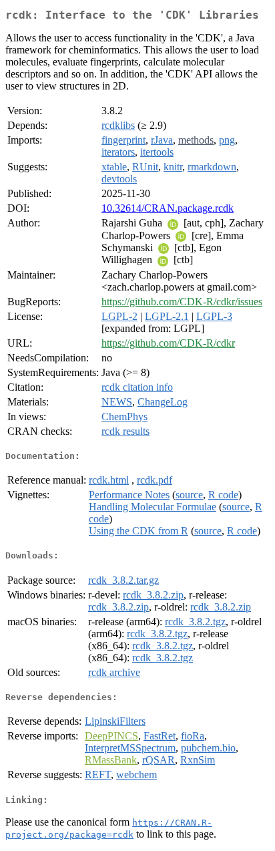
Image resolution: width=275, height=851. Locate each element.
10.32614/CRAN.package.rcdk (167, 208)
